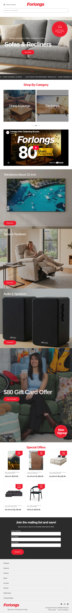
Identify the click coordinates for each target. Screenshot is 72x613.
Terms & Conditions (63, 609)
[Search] (66, 10)
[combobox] (36, 10)
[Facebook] (61, 604)
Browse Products (11, 4)
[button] (30, 71)
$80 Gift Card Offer (28, 392)
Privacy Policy (52, 609)
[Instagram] (64, 604)
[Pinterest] (67, 604)
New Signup (62, 431)
